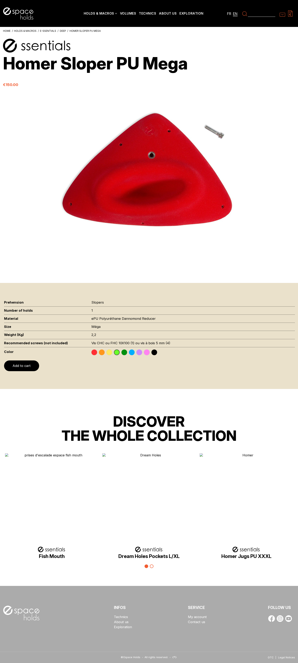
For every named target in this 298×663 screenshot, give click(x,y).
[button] (100, 14)
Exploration (123, 627)
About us (121, 622)
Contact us (196, 622)
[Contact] (282, 13)
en (235, 14)
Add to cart (22, 366)
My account (197, 617)
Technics (121, 617)
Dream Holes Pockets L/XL (149, 556)
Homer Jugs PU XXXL (246, 556)
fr (229, 14)
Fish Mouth (52, 556)
